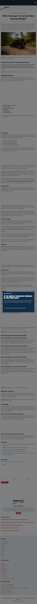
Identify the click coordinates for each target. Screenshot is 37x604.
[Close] (33, 290)
